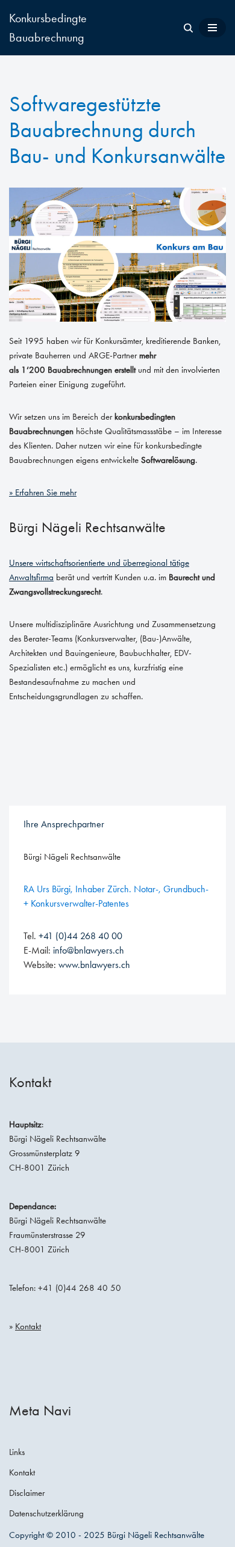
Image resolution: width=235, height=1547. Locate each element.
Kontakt (28, 1326)
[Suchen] (188, 27)
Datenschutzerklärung (46, 1513)
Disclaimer (27, 1492)
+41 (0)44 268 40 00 (80, 936)
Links (17, 1452)
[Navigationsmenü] (212, 27)
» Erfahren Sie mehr (43, 492)
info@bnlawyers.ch (88, 950)
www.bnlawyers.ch (94, 964)
